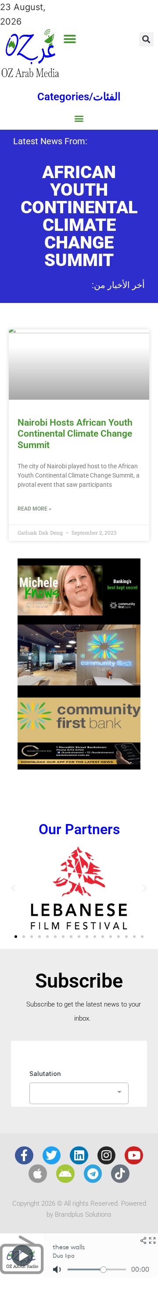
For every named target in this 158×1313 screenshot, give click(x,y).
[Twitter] (52, 1155)
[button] (70, 39)
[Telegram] (93, 1173)
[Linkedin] (79, 1155)
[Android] (65, 1173)
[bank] (79, 766)
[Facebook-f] (24, 1155)
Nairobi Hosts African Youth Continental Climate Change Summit (75, 433)
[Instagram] (106, 1155)
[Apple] (38, 1173)
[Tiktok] (120, 1173)
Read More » (34, 509)
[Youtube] (134, 1155)
